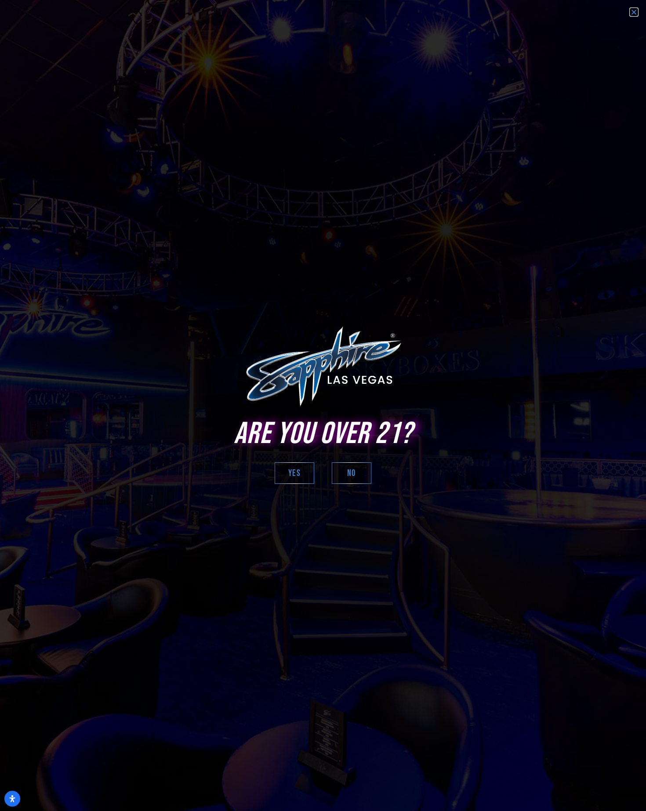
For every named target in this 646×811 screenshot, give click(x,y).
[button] (634, 12)
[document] (323, 405)
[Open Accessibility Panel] (12, 799)
